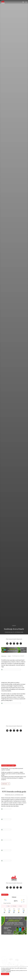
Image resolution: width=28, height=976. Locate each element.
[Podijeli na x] (11, 643)
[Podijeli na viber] (21, 643)
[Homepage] (3, 2)
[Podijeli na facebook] (7, 643)
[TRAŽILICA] (23, 2)
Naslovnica (3, 656)
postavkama (8, 971)
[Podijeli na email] (14, 643)
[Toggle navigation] (26, 2)
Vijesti (14, 625)
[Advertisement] (14, 748)
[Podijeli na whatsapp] (17, 643)
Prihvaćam (5, 973)
